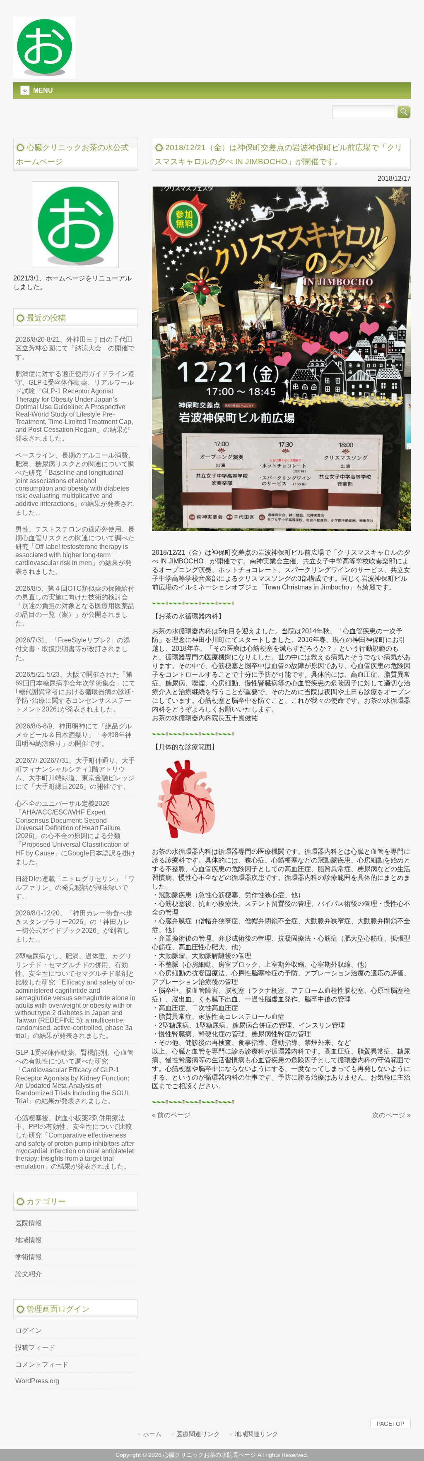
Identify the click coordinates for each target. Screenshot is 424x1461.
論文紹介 (28, 1273)
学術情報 (28, 1256)
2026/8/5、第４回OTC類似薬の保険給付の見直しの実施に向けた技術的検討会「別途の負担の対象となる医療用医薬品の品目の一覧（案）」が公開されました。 (75, 606)
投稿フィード (35, 1347)
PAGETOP (390, 1423)
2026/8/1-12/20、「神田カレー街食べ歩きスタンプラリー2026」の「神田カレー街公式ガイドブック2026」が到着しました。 (73, 926)
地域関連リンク (256, 1433)
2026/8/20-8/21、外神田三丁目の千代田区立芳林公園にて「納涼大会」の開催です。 (75, 348)
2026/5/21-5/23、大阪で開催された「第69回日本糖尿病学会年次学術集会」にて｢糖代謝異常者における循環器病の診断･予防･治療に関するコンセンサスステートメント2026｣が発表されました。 (75, 692)
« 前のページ (171, 1115)
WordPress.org (37, 1380)
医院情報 (28, 1222)
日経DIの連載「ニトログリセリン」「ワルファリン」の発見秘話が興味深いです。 (75, 887)
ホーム (152, 1433)
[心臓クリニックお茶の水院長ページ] (44, 75)
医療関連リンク (198, 1433)
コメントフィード (41, 1364)
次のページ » (391, 1115)
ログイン (28, 1330)
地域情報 (28, 1239)
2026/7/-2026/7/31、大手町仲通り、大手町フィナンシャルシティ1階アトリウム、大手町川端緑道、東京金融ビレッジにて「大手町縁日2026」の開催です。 (75, 773)
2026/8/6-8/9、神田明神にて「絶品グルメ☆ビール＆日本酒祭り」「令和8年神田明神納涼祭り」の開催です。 (73, 735)
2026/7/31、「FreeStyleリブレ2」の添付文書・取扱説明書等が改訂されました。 (72, 649)
